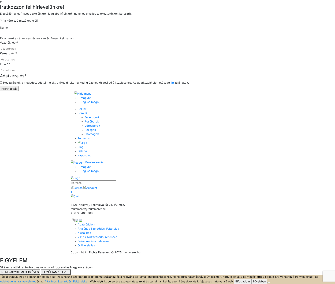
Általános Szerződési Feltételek (98, 228)
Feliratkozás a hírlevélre (93, 241)
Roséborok (92, 121)
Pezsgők (90, 130)
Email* (5, 64)
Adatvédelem (86, 224)
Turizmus (84, 138)
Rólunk (82, 109)
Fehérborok (92, 117)
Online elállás (86, 245)
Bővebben (259, 281)
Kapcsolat (84, 155)
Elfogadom (242, 281)
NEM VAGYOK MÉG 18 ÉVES (20, 272)
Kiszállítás (84, 233)
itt (172, 82)
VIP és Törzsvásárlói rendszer (97, 237)
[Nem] (268, 282)
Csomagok (92, 134)
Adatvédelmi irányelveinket (18, 281)
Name (4, 27)
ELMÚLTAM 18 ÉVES (55, 272)
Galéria (82, 151)
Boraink (83, 113)
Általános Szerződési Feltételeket (66, 281)
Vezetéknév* (9, 42)
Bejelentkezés (93, 162)
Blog (81, 147)
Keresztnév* (8, 53)
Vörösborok (92, 125)
